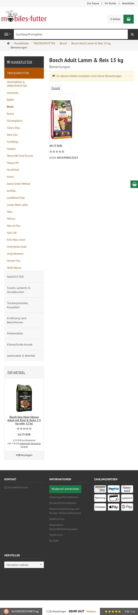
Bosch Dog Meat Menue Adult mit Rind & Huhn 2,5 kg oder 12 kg (24, 420)
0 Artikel (115, 19)
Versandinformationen (62, 503)
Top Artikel (16, 372)
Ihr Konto (110, 3)
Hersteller (12, 555)
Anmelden (128, 3)
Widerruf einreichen (65, 489)
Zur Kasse (93, 3)
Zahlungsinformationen (63, 497)
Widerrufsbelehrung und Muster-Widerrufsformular (65, 511)
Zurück (56, 88)
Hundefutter (21, 62)
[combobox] (24, 565)
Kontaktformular (17, 487)
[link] (57, 152)
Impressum (56, 534)
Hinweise (91, 611)
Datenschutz (56, 519)
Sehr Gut (76, 611)
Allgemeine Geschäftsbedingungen (63, 527)
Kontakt (54, 540)
